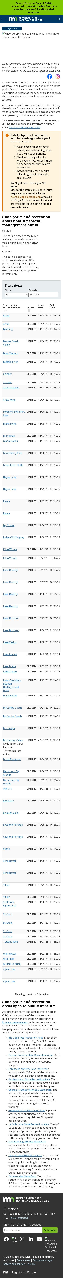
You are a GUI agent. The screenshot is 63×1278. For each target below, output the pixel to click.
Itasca (6, 501)
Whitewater (9, 953)
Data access (23, 1260)
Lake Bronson (11, 618)
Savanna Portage (13, 824)
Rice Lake (8, 800)
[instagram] (58, 77)
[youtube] (39, 1239)
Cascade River (11, 387)
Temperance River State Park (25, 1155)
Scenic (6, 848)
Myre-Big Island (12, 759)
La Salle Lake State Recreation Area (28, 1124)
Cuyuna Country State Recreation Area (30, 1055)
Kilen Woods (10, 549)
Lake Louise (10, 654)
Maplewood (10, 695)
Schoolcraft (9, 861)
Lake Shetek (10, 671)
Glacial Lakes (10, 441)
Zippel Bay (9, 969)
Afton (6, 315)
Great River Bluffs (13, 465)
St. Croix (7, 914)
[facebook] (6, 1239)
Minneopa (9, 728)
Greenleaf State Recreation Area (26, 1110)
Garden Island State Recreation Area (29, 1079)
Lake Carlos (10, 642)
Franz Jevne (9, 423)
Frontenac (9, 435)
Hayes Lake (9, 477)
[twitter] (14, 1240)
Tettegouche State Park (22, 1176)
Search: (33, 290)
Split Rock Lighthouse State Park (27, 1141)
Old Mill (7, 788)
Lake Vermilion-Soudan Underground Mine (12, 685)
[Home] (24, 19)
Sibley (6, 885)
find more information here (24, 127)
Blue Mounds (10, 353)
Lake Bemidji (10, 570)
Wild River (8, 958)
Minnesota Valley (13, 740)
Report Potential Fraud (29, 3)
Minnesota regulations (15, 1022)
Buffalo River (10, 361)
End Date (52, 306)
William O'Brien (12, 964)
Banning (8, 329)
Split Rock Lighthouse (9, 903)
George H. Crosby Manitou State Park (30, 1089)
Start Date (41, 306)
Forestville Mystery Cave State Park (28, 1069)
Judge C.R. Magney (13, 537)
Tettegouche (10, 941)
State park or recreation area (11, 306)
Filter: (8, 290)
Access (30, 307)
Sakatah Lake (11, 812)
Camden (7, 374)
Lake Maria (9, 666)
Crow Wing (9, 399)
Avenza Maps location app (26, 196)
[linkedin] (31, 1239)
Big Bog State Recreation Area (25, 1037)
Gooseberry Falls (12, 453)
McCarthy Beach (12, 707)
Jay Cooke (8, 525)
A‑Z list (31, 1264)
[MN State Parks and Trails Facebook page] (50, 77)
